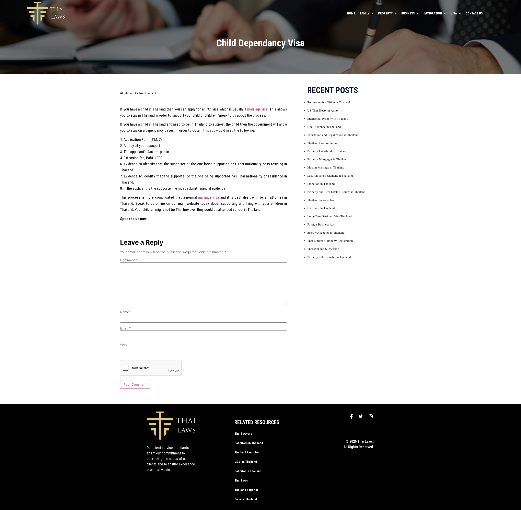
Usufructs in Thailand (321, 208)
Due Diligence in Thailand (324, 126)
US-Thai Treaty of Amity (323, 110)
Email (125, 328)
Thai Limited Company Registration (330, 240)
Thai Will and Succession (323, 249)
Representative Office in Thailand (328, 102)
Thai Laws (241, 480)
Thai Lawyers (243, 434)
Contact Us (474, 13)
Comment (129, 260)
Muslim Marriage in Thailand (325, 167)
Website (126, 344)
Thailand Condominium (322, 143)
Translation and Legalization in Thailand (333, 135)
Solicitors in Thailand (248, 443)
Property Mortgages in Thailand (327, 159)
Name (126, 312)
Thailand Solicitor (246, 490)
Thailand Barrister (246, 452)
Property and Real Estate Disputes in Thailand (336, 192)
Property (385, 13)
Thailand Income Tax (320, 200)
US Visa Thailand (245, 462)
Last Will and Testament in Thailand (330, 175)
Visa (454, 13)
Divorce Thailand (245, 499)
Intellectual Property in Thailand (327, 118)
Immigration (433, 13)
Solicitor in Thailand (247, 471)
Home (351, 13)
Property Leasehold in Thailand (327, 151)
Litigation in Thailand (321, 183)
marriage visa (257, 109)
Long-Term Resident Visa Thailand (329, 216)
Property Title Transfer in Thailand (329, 257)
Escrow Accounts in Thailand (326, 232)
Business (408, 13)
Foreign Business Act (320, 224)
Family (364, 13)
